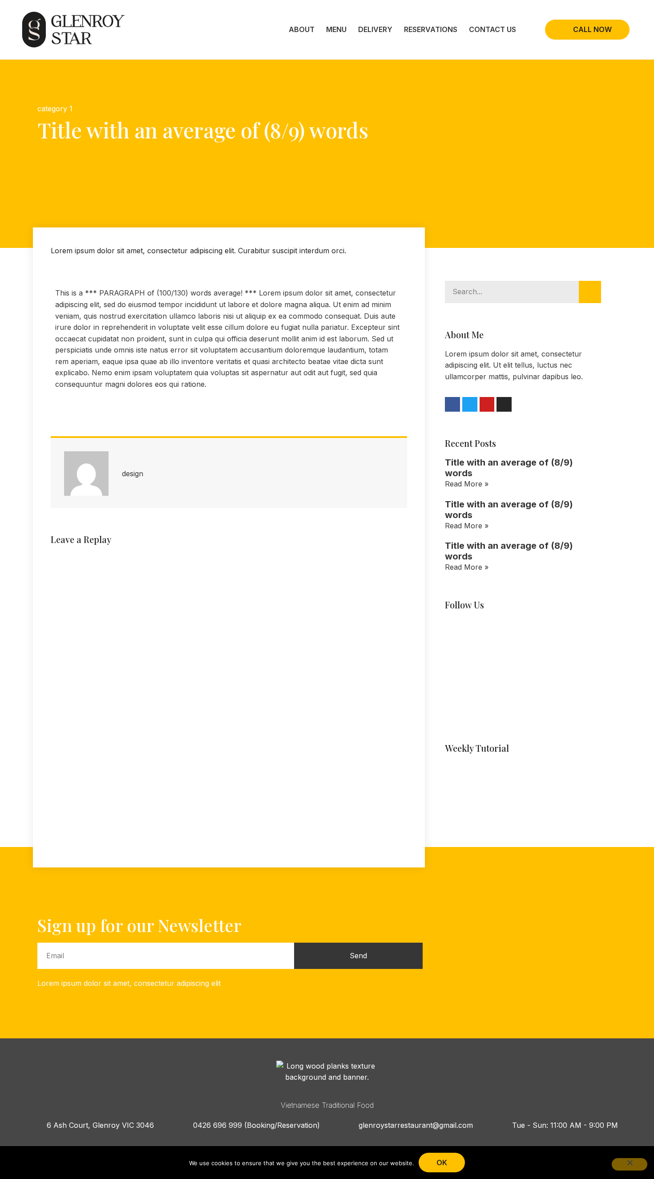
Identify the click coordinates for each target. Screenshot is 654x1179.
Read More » (466, 483)
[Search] (590, 292)
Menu (336, 29)
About (302, 29)
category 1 (55, 108)
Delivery (375, 29)
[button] (40, 172)
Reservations (430, 29)
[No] (629, 1164)
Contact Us (492, 29)
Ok (441, 1162)
